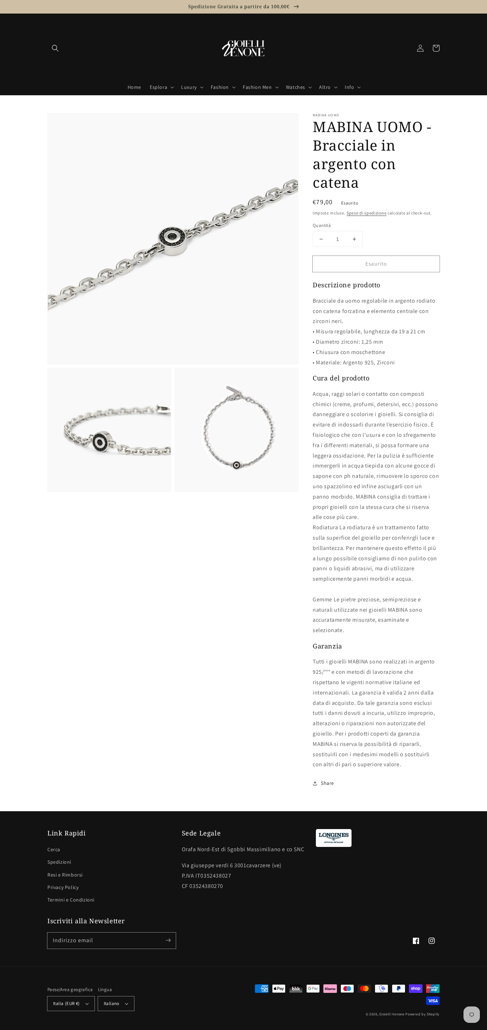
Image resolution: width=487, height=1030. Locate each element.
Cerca (53, 849)
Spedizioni (59, 862)
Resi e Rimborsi (65, 875)
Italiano (111, 1003)
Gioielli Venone (392, 1014)
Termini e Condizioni (70, 900)
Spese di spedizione (366, 213)
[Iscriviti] (168, 940)
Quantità (322, 225)
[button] (55, 48)
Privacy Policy (62, 887)
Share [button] (327, 783)
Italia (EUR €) (66, 1003)
